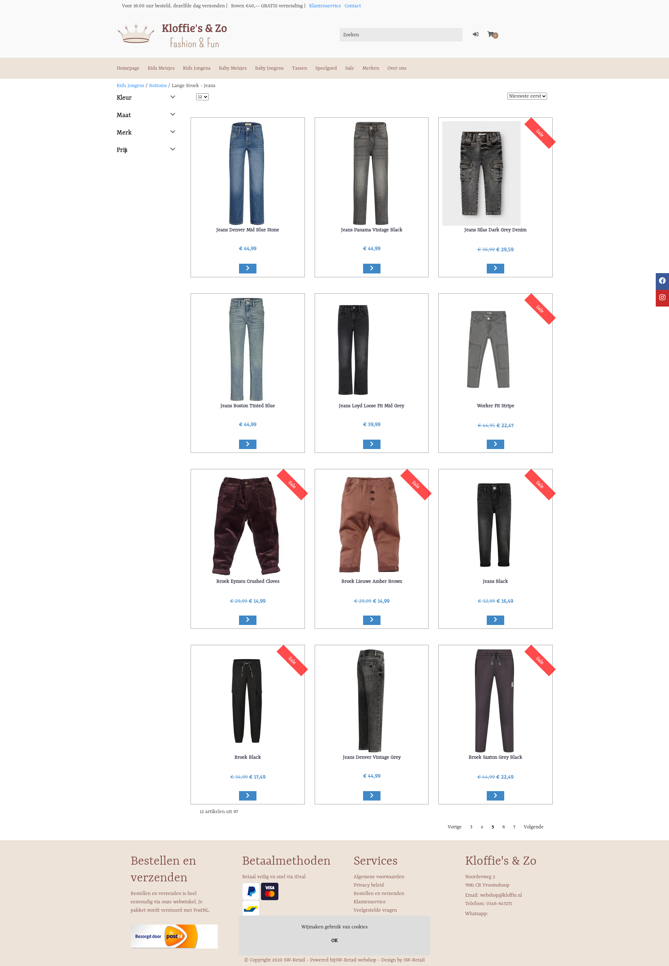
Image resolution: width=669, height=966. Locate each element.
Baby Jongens (269, 68)
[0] (490, 35)
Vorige (455, 827)
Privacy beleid (369, 885)
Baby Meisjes (233, 68)
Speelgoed (326, 68)
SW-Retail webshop (355, 960)
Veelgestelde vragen (375, 910)
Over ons (396, 68)
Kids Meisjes (161, 68)
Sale (349, 68)
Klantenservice (325, 6)
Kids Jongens (196, 68)
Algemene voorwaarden (379, 877)
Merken (370, 68)
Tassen (299, 68)
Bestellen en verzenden (379, 893)
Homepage (128, 68)
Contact (353, 6)
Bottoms (158, 85)
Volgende (534, 827)
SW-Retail (414, 960)
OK (334, 940)
